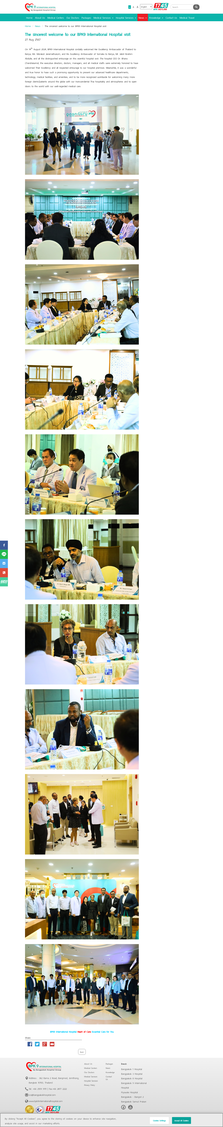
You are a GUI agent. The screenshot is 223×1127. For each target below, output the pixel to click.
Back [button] (82, 1052)
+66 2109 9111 (39, 1088)
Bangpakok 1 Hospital (131, 1069)
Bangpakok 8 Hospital (131, 1078)
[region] (111, 1120)
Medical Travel (187, 17)
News (37, 26)
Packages (86, 17)
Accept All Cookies (181, 1120)
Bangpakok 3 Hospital (131, 1073)
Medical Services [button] (103, 17)
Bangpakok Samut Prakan (133, 1101)
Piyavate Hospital (129, 1092)
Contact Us (171, 17)
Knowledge (110, 1072)
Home (29, 17)
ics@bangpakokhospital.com (42, 1094)
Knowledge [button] (155, 17)
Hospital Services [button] (125, 17)
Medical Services (90, 1076)
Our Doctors (72, 17)
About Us (40, 17)
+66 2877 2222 (59, 1088)
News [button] (142, 17)
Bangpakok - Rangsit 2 (132, 1096)
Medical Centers (55, 17)
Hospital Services (91, 1080)
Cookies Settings (159, 1120)
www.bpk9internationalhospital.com (46, 1101)
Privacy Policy (89, 1085)
